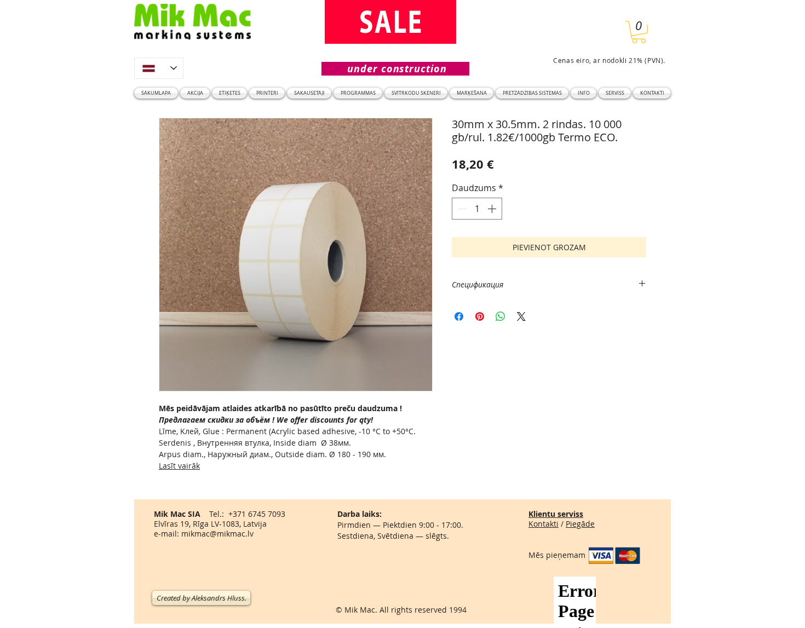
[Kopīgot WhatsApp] (500, 316)
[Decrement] (461, 208)
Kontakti (543, 523)
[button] (638, 32)
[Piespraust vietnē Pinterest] (479, 316)
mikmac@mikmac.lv (217, 533)
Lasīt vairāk (179, 465)
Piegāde (580, 523)
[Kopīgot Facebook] (458, 316)
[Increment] (493, 208)
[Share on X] (521, 316)
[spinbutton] (477, 208)
